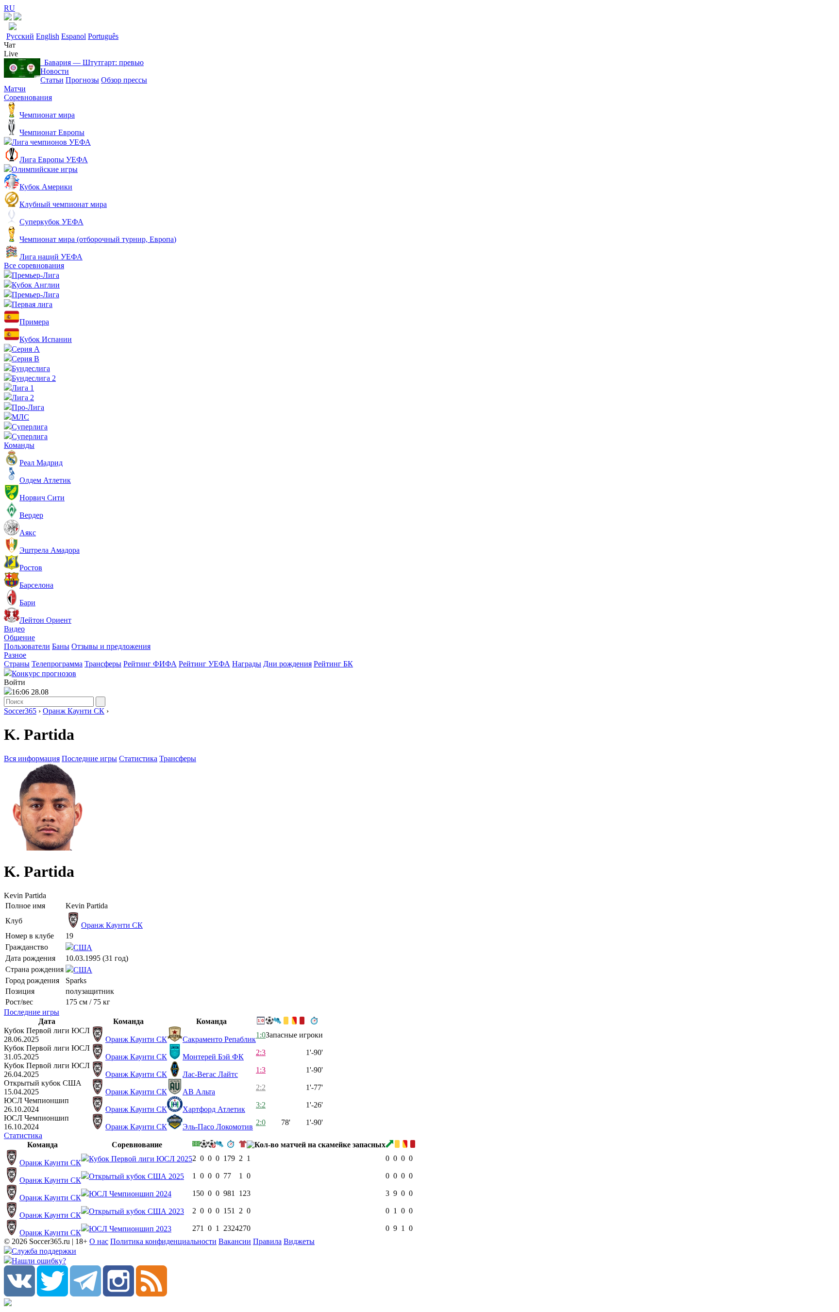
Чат (10, 45)
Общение (19, 637)
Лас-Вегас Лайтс (210, 1074)
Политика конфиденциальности (163, 1241)
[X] (52, 1294)
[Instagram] (118, 1294)
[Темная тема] (8, 18)
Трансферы (102, 664)
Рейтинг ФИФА (150, 664)
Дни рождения (287, 664)
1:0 (261, 1035)
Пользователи (27, 646)
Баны (60, 646)
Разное (15, 655)
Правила (267, 1241)
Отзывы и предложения (111, 646)
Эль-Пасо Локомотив (218, 1127)
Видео (14, 629)
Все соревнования (34, 265)
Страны (17, 664)
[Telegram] (85, 1294)
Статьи (52, 80)
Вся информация (32, 758)
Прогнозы (82, 80)
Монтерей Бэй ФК (213, 1057)
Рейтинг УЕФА (204, 664)
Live (11, 54)
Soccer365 (20, 711)
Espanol (73, 36)
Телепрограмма (57, 664)
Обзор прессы (124, 80)
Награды (246, 664)
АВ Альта (199, 1092)
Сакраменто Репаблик (219, 1039)
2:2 (261, 1087)
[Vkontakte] (19, 1294)
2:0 (261, 1122)
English (47, 36)
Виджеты (299, 1241)
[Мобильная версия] (17, 18)
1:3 (261, 1070)
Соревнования (28, 97)
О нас (98, 1241)
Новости (54, 71)
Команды (19, 445)
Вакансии (234, 1241)
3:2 (261, 1105)
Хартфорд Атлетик (214, 1109)
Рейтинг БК (333, 664)
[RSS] (151, 1294)
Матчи (15, 89)
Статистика (138, 758)
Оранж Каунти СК (73, 711)
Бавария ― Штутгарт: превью (92, 62)
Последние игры (89, 758)
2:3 (261, 1052)
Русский (20, 36)
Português (103, 36)
